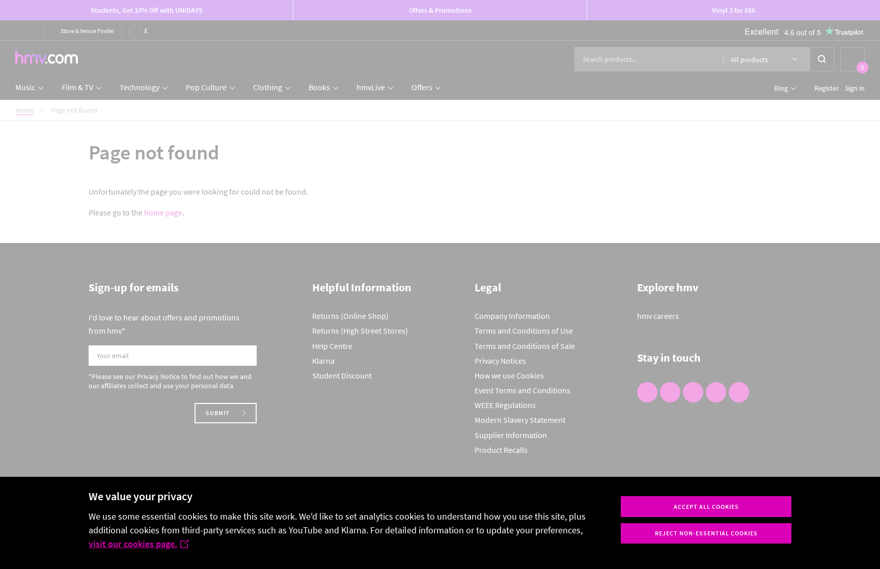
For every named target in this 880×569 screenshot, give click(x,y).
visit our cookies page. (133, 544)
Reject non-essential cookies (706, 533)
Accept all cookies (706, 506)
